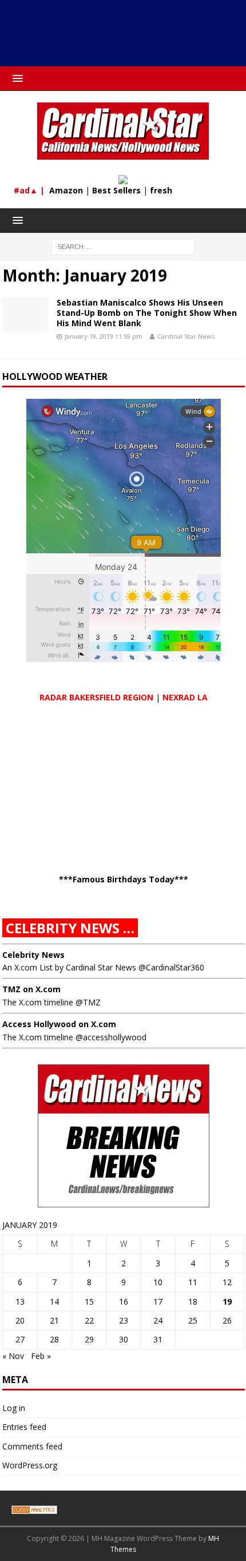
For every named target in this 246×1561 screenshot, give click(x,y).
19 (227, 1301)
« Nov (13, 1355)
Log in (13, 1407)
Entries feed (24, 1426)
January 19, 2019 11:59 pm (103, 336)
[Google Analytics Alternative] (34, 1508)
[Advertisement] (128, 37)
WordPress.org (29, 1465)
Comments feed (32, 1446)
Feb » (41, 1355)
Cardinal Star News (186, 336)
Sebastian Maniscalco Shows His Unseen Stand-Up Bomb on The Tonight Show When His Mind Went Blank (147, 312)
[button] (16, 78)
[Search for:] (123, 245)
